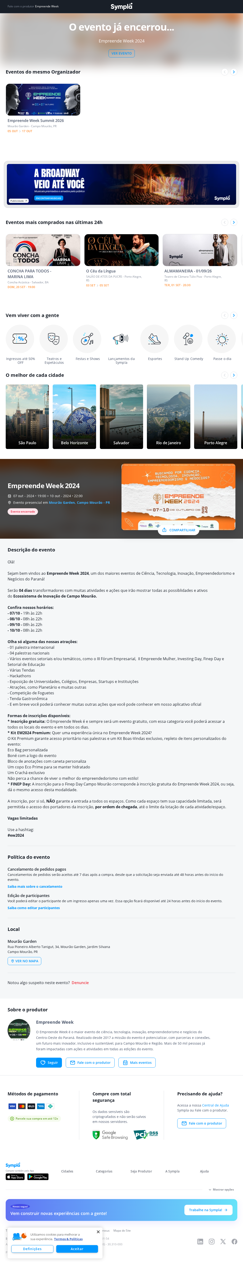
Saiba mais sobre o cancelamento (35, 886)
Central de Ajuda (215, 1105)
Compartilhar (182, 530)
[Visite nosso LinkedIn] (200, 1241)
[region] (55, 1243)
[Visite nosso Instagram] (212, 1241)
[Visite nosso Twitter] (223, 1241)
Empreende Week (47, 6)
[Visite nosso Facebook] (234, 1241)
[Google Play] (37, 1176)
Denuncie (80, 983)
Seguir (53, 1062)
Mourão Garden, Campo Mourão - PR (79, 502)
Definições (32, 1249)
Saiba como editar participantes (34, 908)
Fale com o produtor (94, 1062)
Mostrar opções (223, 1189)
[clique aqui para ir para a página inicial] (121, 6)
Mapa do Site (122, 1231)
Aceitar (77, 1249)
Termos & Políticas (68, 1239)
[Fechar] (98, 1232)
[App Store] (15, 1176)
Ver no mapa (26, 961)
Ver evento (122, 53)
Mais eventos (141, 1062)
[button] (19, 1236)
